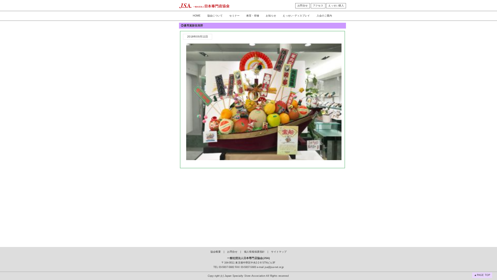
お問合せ (302, 5)
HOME (197, 15)
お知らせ (271, 15)
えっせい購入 (336, 5)
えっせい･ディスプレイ (296, 15)
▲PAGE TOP (482, 275)
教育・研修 (252, 15)
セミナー (234, 15)
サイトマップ (279, 251)
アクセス (318, 5)
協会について (215, 15)
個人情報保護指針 (254, 251)
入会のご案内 (324, 15)
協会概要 (215, 251)
